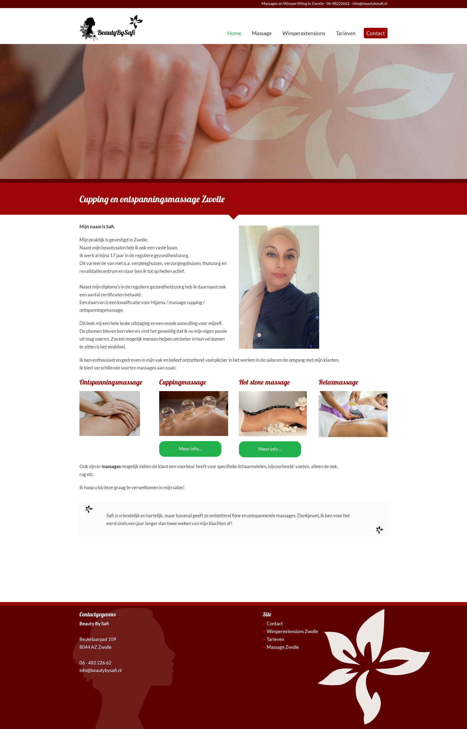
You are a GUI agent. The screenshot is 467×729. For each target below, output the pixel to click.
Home (234, 33)
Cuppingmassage (182, 382)
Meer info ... (270, 449)
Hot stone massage (264, 382)
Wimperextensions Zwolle (292, 631)
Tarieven (346, 33)
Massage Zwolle (283, 647)
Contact (375, 33)
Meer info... (190, 449)
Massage (262, 33)
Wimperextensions (303, 33)
